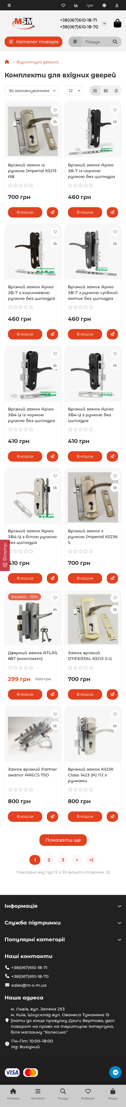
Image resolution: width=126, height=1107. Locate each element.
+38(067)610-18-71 (78, 20)
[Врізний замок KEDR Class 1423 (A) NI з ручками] (93, 735)
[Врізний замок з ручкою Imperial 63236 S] (93, 497)
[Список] (105, 90)
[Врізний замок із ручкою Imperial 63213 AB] (33, 131)
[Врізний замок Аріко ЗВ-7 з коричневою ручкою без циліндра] (33, 253)
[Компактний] (116, 90)
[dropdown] (9, 5)
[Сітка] (95, 90)
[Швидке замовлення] (52, 212)
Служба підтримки (33, 923)
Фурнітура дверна (37, 61)
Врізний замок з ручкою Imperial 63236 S (92, 536)
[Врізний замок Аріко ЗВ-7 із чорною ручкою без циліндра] (93, 131)
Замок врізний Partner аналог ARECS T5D (32, 772)
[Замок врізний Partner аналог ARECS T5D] (33, 735)
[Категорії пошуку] (75, 42)
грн (90, 5)
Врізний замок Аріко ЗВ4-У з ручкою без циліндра (91, 414)
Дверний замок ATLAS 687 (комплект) (32, 655)
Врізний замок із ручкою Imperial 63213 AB (32, 170)
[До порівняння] (55, 121)
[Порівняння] (75, 5)
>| (91, 860)
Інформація (21, 906)
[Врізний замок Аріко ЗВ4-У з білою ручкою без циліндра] (33, 497)
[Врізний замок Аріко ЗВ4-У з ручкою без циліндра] (93, 375)
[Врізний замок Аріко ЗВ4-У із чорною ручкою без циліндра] (33, 375)
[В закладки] (55, 109)
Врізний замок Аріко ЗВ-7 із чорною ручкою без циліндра (91, 170)
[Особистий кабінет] (116, 5)
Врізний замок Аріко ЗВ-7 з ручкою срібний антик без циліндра (93, 292)
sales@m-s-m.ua (28, 985)
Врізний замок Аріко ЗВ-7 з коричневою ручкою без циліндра (31, 292)
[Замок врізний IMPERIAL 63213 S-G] (93, 619)
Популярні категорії (35, 939)
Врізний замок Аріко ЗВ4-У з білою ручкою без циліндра (32, 536)
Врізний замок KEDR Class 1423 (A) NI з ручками (90, 775)
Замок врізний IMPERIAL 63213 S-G (90, 655)
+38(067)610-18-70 (79, 27)
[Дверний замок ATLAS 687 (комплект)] (33, 619)
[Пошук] (115, 42)
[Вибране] (63, 5)
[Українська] (104, 5)
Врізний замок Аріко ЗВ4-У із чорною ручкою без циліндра (31, 414)
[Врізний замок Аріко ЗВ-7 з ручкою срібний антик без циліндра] (93, 253)
